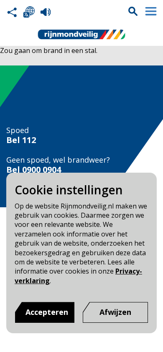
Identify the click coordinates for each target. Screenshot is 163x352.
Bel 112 (21, 140)
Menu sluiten (151, 11)
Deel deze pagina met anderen (12, 12)
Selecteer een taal (29, 12)
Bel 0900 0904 (33, 170)
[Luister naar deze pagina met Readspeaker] (45, 12)
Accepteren (46, 312)
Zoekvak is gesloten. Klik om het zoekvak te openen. (133, 11)
